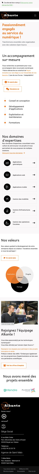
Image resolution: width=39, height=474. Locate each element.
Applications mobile (20, 187)
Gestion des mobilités (20, 199)
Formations (14, 122)
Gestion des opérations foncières (21, 223)
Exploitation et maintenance (16, 115)
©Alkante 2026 (23, 469)
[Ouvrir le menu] (35, 15)
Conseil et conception (19, 100)
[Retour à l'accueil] (9, 15)
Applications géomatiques (17, 163)
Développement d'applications (16, 107)
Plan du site (32, 471)
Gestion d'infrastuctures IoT (21, 211)
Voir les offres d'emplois (15, 365)
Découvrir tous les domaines (12, 153)
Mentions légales (8, 471)
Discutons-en (14, 89)
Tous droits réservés (9, 469)
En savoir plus (12, 82)
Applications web (19, 175)
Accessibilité (21, 471)
